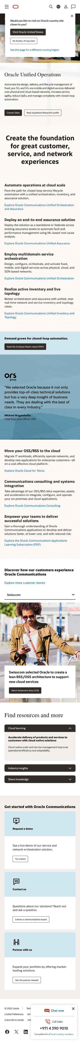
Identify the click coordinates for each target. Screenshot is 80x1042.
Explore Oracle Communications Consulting (32, 505)
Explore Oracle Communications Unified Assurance (37, 243)
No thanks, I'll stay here (24, 41)
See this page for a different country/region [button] (34, 50)
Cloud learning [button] (16, 728)
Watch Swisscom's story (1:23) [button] (25, 690)
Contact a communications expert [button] (31, 919)
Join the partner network (27, 980)
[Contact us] (73, 6)
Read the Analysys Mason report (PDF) (25, 346)
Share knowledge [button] (18, 779)
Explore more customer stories (24, 583)
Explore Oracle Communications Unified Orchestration (39, 278)
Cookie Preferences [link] (13, 1014)
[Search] (51, 6)
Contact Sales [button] (13, 112)
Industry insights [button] (18, 768)
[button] (6, 6)
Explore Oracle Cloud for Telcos (24, 470)
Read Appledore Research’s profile (43, 112)
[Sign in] (66, 6)
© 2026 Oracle (11, 1008)
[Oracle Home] (15, 6)
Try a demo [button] (20, 858)
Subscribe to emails (14, 1019)
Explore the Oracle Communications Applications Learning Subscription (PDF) (35, 542)
